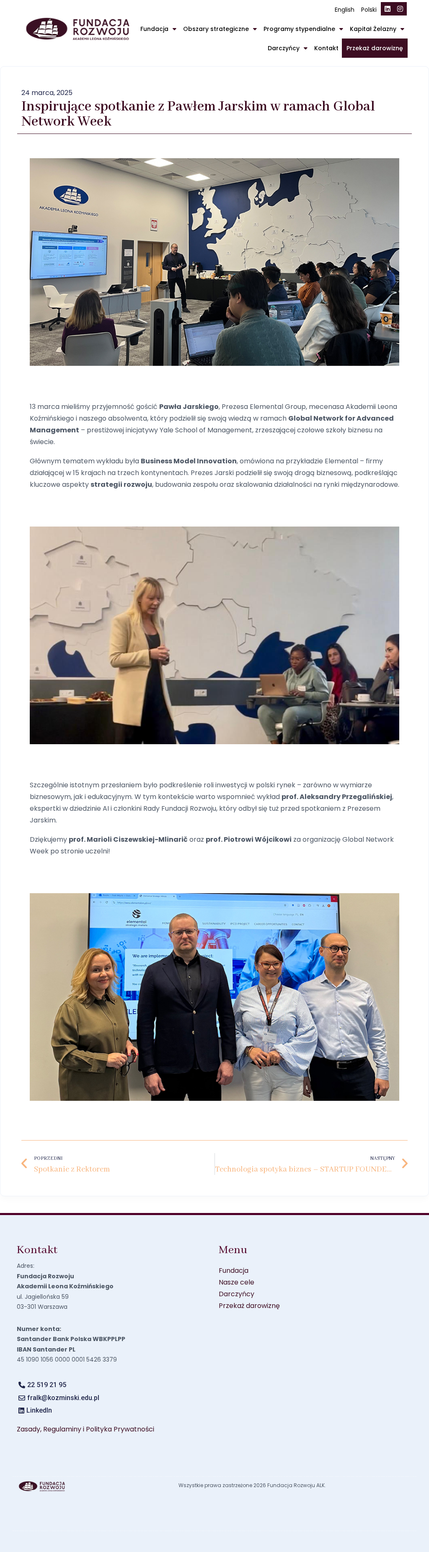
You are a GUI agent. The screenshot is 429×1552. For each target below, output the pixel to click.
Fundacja (154, 29)
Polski (369, 9)
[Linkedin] (387, 8)
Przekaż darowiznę (374, 48)
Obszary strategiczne (216, 29)
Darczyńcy (284, 48)
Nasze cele (236, 1282)
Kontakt (326, 48)
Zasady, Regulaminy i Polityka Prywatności (85, 1429)
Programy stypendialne (299, 29)
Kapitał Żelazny (373, 29)
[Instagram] (400, 8)
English (344, 9)
